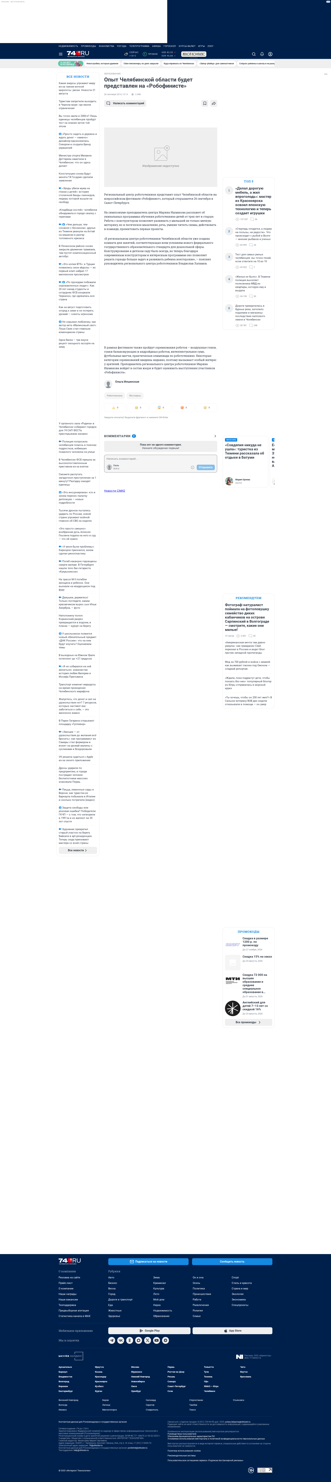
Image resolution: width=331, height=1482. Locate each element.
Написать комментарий (128, 103)
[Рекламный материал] (193, 54)
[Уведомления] (262, 54)
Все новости (78, 77)
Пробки (151, 54)
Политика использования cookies (184, 1451)
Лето (156, 1294)
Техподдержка (67, 1305)
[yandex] (165, 1340)
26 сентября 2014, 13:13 (116, 94)
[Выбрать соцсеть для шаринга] (213, 103)
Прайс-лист (66, 1283)
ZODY (210, 46)
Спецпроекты (240, 1305)
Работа (197, 1299)
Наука (157, 1305)
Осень (196, 1283)
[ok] (129, 1340)
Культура (158, 1288)
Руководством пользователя (182, 1434)
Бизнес (112, 1283)
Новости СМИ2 (114, 490)
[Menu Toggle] (61, 54)
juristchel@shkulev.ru (137, 1448)
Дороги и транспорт (120, 1299)
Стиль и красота (242, 1283)
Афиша (156, 46)
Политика (199, 1288)
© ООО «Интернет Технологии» (75, 1470)
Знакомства (106, 46)
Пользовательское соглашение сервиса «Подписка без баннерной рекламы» (205, 1460)
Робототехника (114, 395)
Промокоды (88, 46)
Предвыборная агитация (74, 1310)
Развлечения (201, 1305)
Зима (156, 1277)
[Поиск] (254, 54)
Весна (112, 1288)
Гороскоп (170, 46)
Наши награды (68, 1294)
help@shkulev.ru (81, 1450)
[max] (138, 1340)
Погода (122, 46)
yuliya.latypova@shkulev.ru (237, 1422)
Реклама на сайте (69, 1277)
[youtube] (156, 1340)
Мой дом (158, 1299)
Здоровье (114, 1316)
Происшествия (202, 1294)
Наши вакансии (68, 1299)
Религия (198, 1310)
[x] (147, 1340)
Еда (110, 1305)
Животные (115, 1310)
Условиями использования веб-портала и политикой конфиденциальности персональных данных (216, 1439)
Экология (237, 1294)
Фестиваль (135, 395)
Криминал (159, 1283)
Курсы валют (187, 46)
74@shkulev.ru (96, 1445)
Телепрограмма (139, 46)
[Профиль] (270, 54)
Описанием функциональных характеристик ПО (191, 1436)
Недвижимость (68, 46)
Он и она (198, 1277)
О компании (66, 1288)
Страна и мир (240, 1288)
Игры (201, 46)
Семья (196, 1316)
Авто (111, 1277)
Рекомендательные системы (182, 1455)
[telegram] (111, 1340)
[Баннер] (70, 64)
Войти (116, 468)
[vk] (120, 1340)
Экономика (239, 1299)
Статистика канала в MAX (74, 1316)
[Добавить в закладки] (204, 103)
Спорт (235, 1277)
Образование (161, 1316)
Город (111, 1294)
